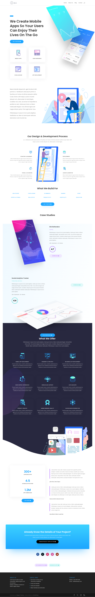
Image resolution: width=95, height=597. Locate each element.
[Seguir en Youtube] (57, 554)
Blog (76, 2)
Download (55, 255)
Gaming (51, 229)
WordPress (36, 595)
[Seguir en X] (42, 554)
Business (20, 281)
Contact (80, 2)
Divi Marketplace (40, 565)
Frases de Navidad (35, 583)
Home (65, 2)
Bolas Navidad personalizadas (38, 587)
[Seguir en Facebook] (37, 554)
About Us (70, 2)
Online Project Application (47, 541)
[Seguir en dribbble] (52, 554)
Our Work (27, 500)
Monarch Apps (54, 565)
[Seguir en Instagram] (47, 554)
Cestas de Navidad (35, 585)
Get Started (16, 41)
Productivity (14, 281)
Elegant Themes (20, 595)
